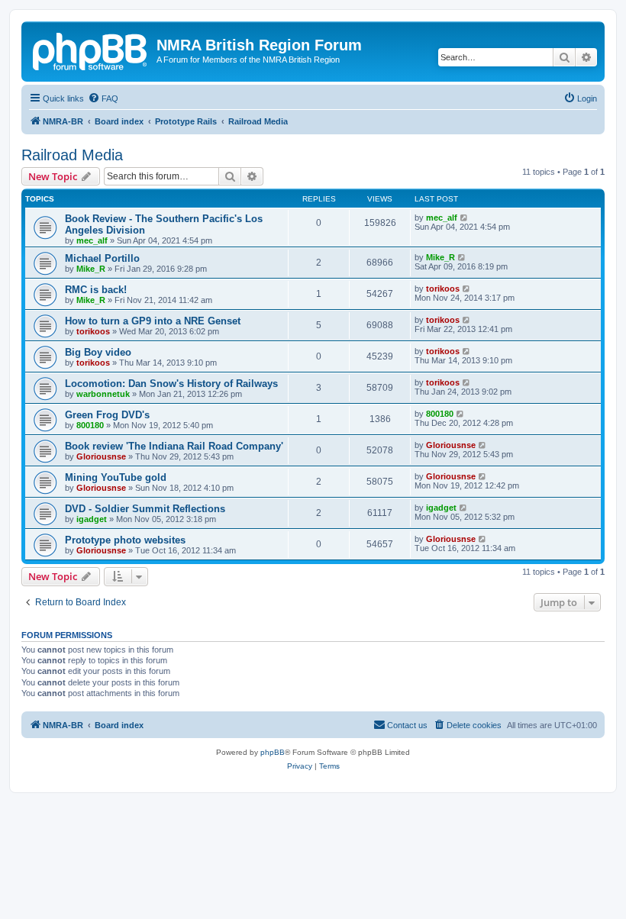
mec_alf (92, 240)
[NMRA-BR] (90, 49)
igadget (91, 519)
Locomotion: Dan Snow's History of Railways (171, 383)
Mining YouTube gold (115, 477)
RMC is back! (96, 289)
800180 (90, 425)
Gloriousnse (101, 456)
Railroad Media (72, 155)
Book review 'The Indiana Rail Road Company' (174, 446)
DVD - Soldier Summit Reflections (145, 508)
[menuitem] (103, 98)
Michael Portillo (102, 258)
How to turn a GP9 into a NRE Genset (152, 321)
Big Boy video (98, 352)
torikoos (443, 288)
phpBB (272, 752)
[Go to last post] (465, 217)
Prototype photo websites (125, 540)
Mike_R (90, 268)
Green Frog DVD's (107, 415)
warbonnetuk (103, 393)
